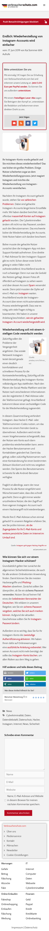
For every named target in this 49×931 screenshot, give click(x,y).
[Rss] (21, 123)
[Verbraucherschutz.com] (19, 5)
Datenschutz (25, 719)
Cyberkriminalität (15, 715)
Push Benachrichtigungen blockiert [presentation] (20, 21)
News (9, 711)
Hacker (36, 719)
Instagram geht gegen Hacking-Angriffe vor (31, 545)
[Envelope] (14, 123)
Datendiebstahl (10, 719)
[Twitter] (34, 123)
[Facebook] (28, 123)
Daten (28, 715)
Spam (32, 285)
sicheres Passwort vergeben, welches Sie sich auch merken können (23, 611)
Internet (18, 724)
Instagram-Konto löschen (25, 655)
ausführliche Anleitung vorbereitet (24, 647)
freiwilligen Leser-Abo (24, 98)
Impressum (17, 927)
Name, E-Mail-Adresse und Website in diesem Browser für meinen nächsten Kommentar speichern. (25, 800)
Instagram (24, 293)
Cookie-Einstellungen (17, 855)
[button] (13, 673)
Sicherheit (34, 724)
